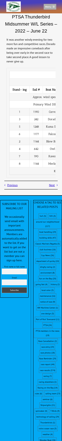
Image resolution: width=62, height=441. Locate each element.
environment (48, 272)
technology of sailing (47, 416)
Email (14, 277)
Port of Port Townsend (47, 319)
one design (47, 313)
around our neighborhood (47, 224)
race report (48, 364)
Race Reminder (47, 358)
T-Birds (55, 411)
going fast (41, 284)
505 (52, 216)
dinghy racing (47, 267)
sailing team (52, 393)
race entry (47, 347)
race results (47, 370)
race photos (47, 352)
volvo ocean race (48, 428)
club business (48, 249)
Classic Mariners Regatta (47, 243)
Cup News (47, 255)
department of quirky (47, 261)
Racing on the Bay (48, 387)
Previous (12, 185)
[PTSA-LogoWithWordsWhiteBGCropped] (13, 3)
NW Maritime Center (47, 307)
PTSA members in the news (47, 333)
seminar (47, 399)
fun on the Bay (47, 278)
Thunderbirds (47, 422)
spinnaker (41, 411)
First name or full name (14, 266)
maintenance (47, 296)
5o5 (43, 216)
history (55, 284)
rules (38, 393)
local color (48, 290)
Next (52, 185)
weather (48, 434)
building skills (47, 237)
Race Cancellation (47, 341)
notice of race (47, 301)
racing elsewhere (48, 382)
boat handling (47, 232)
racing (47, 376)
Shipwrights (47, 405)
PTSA (47, 325)
